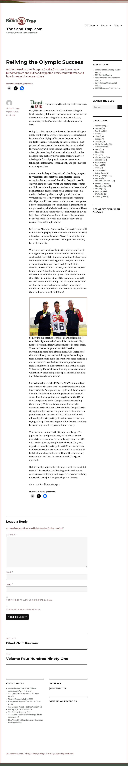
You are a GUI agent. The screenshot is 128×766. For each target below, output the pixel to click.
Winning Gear (100, 197)
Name (9, 572)
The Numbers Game (103, 181)
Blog (116, 25)
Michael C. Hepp (13, 108)
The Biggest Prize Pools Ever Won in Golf (25, 707)
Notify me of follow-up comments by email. (29, 600)
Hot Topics (99, 147)
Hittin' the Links (101, 144)
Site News (99, 170)
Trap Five (99, 191)
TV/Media (99, 194)
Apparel (98, 128)
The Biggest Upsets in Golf (19, 712)
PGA (96, 155)
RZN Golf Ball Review (103, 75)
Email (9, 584)
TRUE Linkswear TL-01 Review (107, 88)
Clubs (97, 136)
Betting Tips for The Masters (20, 710)
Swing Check (100, 173)
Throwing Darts (101, 186)
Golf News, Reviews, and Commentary (21, 33)
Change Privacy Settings (35, 754)
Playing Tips (100, 157)
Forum (104, 25)
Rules (97, 168)
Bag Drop (99, 131)
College (98, 139)
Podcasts (98, 160)
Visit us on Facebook (63, 701)
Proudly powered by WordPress (61, 754)
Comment (12, 534)
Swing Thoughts (101, 176)
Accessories (100, 126)
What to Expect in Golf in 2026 (20, 699)
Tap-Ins (98, 178)
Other (97, 152)
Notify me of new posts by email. (23, 610)
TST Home (89, 25)
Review (98, 165)
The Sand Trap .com (24, 29)
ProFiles (98, 162)
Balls (97, 134)
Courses (98, 142)
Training (98, 189)
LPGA (97, 149)
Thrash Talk (10, 115)
